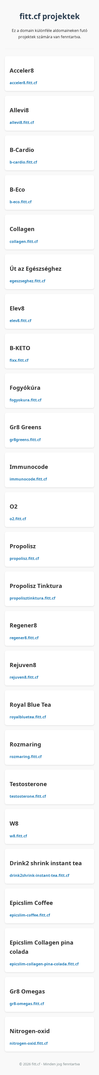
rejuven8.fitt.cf (24, 677)
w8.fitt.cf (18, 836)
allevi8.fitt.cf (22, 122)
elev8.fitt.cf (20, 320)
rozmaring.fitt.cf (26, 756)
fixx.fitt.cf (19, 360)
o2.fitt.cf (18, 518)
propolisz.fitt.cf (24, 558)
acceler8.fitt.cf (23, 82)
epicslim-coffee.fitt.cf (30, 915)
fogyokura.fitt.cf (25, 400)
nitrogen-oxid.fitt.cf (29, 1043)
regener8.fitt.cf (24, 637)
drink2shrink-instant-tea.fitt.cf (39, 875)
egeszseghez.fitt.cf (27, 281)
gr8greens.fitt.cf (25, 439)
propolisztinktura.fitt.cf (32, 598)
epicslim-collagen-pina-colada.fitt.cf (44, 964)
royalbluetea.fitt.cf (28, 717)
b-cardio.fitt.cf (23, 162)
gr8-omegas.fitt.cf (27, 1003)
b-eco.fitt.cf (20, 201)
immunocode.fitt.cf (28, 479)
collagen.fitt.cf (24, 241)
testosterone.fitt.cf (28, 796)
